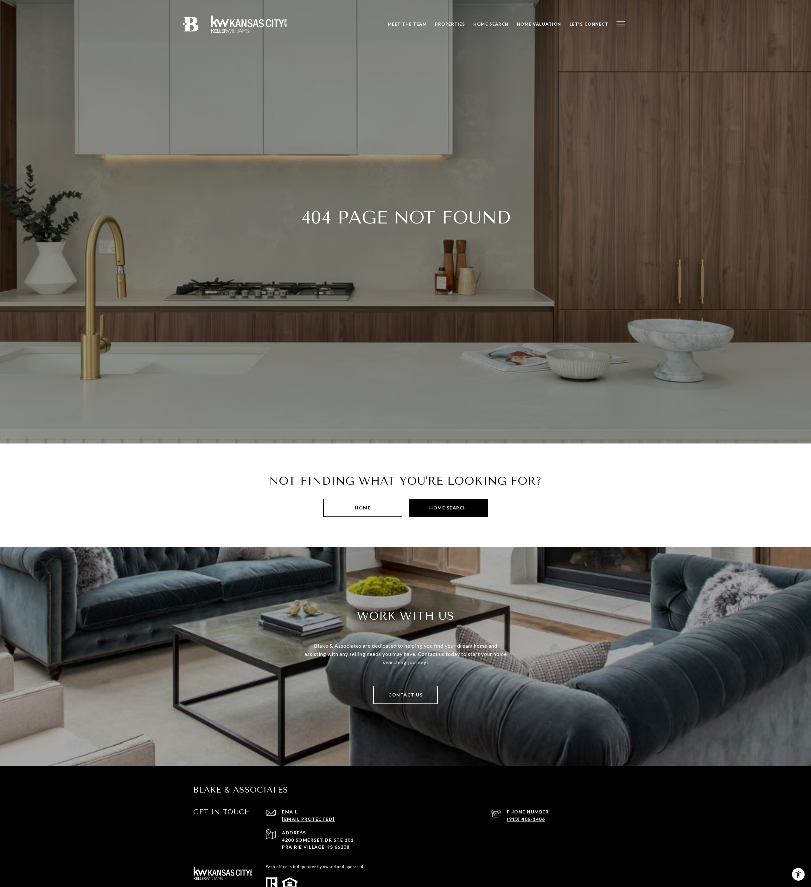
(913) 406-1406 (526, 819)
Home (363, 507)
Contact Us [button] (405, 694)
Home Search (448, 507)
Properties (450, 24)
